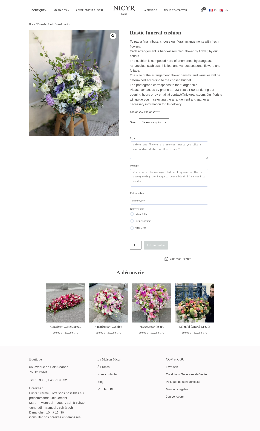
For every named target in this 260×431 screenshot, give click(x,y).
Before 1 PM (141, 214)
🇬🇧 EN (224, 10)
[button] (113, 36)
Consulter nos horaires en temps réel (55, 417)
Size (132, 122)
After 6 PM (140, 228)
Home (32, 24)
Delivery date (137, 193)
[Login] (193, 10)
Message (134, 165)
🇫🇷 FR (213, 10)
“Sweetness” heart (152, 326)
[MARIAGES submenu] (68, 10)
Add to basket (155, 245)
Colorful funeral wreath (194, 326)
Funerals (41, 24)
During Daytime (143, 221)
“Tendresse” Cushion (108, 326)
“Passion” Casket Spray (65, 326)
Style (132, 138)
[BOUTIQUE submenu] (46, 10)
